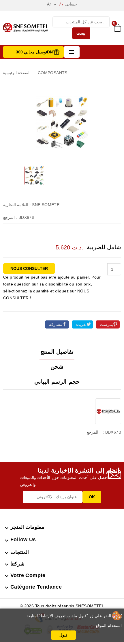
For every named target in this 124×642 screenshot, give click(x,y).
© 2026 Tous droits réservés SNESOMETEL (62, 606)
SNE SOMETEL (47, 204)
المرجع (92, 432)
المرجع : (10, 217)
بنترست (106, 324)
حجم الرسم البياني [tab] (57, 381)
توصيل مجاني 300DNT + (37, 52)
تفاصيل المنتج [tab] (57, 351)
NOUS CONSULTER (29, 268)
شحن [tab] (56, 366)
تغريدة (81, 324)
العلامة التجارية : (17, 204)
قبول (63, 635)
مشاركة (55, 324)
